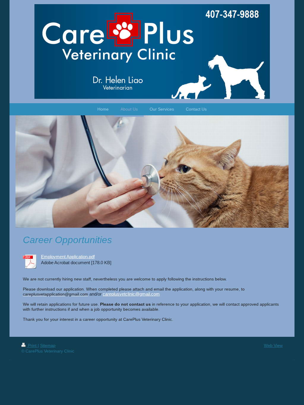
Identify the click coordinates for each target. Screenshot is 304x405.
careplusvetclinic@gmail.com (131, 293)
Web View (273, 345)
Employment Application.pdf (68, 256)
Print (32, 345)
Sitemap (48, 345)
